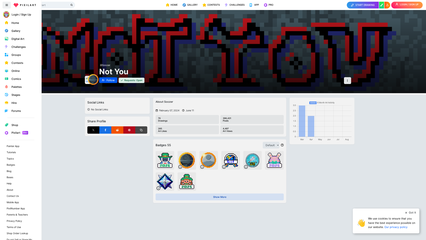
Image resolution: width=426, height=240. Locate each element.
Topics (10, 158)
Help (9, 183)
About (10, 189)
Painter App (13, 146)
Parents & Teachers (17, 214)
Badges (11, 164)
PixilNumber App (16, 208)
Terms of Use (14, 227)
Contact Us (13, 195)
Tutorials (11, 152)
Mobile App (13, 202)
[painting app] (381, 5)
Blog (9, 171)
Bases (10, 177)
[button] (387, 5)
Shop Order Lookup (17, 233)
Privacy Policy (14, 221)
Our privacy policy (396, 227)
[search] (72, 5)
